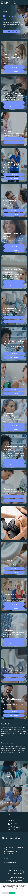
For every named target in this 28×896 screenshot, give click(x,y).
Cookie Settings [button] (5, 893)
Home (4, 11)
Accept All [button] (12, 893)
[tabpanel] (14, 850)
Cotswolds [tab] (5, 858)
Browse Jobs (14, 67)
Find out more (14, 71)
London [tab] (5, 842)
